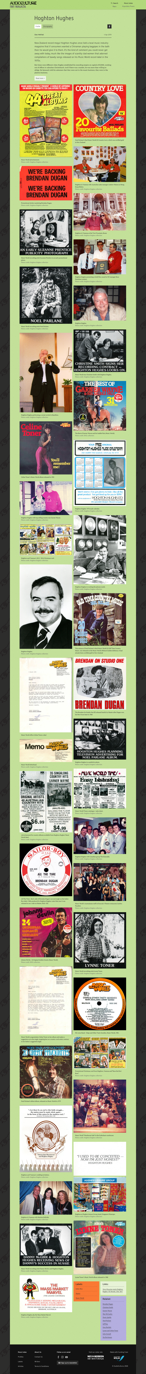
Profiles (20, 1357)
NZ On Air (119, 1358)
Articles (20, 1366)
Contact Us (39, 1357)
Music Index (22, 1352)
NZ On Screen (96, 1357)
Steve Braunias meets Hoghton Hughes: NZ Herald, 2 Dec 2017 (113, 1290)
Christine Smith (108, 1307)
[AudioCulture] (23, 5)
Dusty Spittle (107, 1317)
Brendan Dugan (108, 1304)
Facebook (109, 26)
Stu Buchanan (107, 1337)
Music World (80, 1298)
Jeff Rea (105, 1324)
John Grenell (107, 1334)
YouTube (66, 1357)
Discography (47, 26)
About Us (38, 1352)
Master (78, 1293)
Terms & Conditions (42, 1366)
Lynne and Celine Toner (110, 1331)
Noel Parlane (107, 1321)
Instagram (62, 1357)
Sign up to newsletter (69, 1363)
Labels (20, 1362)
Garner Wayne (107, 1311)
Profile (38, 26)
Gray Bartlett (107, 1327)
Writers (37, 1362)
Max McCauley (107, 1314)
